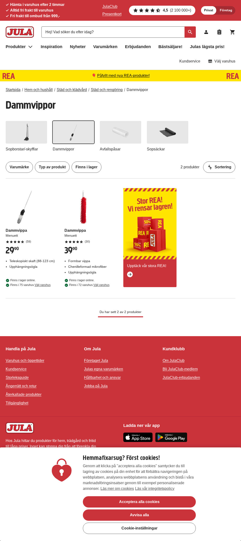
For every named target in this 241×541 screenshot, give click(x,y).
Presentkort (111, 14)
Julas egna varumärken (103, 369)
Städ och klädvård (72, 90)
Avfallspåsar (110, 149)
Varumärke (19, 167)
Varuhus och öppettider (25, 361)
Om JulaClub (174, 361)
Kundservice (189, 61)
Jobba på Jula (96, 386)
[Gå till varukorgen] (232, 32)
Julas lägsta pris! (207, 46)
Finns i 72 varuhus (89, 285)
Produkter (16, 46)
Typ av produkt (52, 167)
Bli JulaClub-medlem (180, 369)
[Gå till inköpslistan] (219, 32)
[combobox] (118, 32)
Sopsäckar (156, 149)
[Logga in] (206, 32)
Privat (208, 10)
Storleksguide (17, 378)
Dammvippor (137, 90)
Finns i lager (86, 167)
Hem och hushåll (38, 90)
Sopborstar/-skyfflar (22, 149)
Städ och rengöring (107, 90)
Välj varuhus (224, 61)
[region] (120, 494)
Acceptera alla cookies (139, 502)
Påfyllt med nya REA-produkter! (123, 76)
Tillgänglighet (17, 403)
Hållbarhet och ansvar (102, 378)
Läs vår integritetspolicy (154, 489)
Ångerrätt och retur (21, 386)
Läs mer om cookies (117, 489)
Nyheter (78, 46)
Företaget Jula (96, 361)
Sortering (223, 167)
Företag (226, 10)
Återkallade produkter (23, 394)
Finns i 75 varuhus (30, 285)
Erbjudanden (138, 46)
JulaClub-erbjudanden (181, 378)
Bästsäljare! (170, 46)
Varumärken (105, 46)
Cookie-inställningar (139, 528)
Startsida (13, 90)
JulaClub (109, 6)
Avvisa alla (139, 515)
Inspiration (51, 46)
